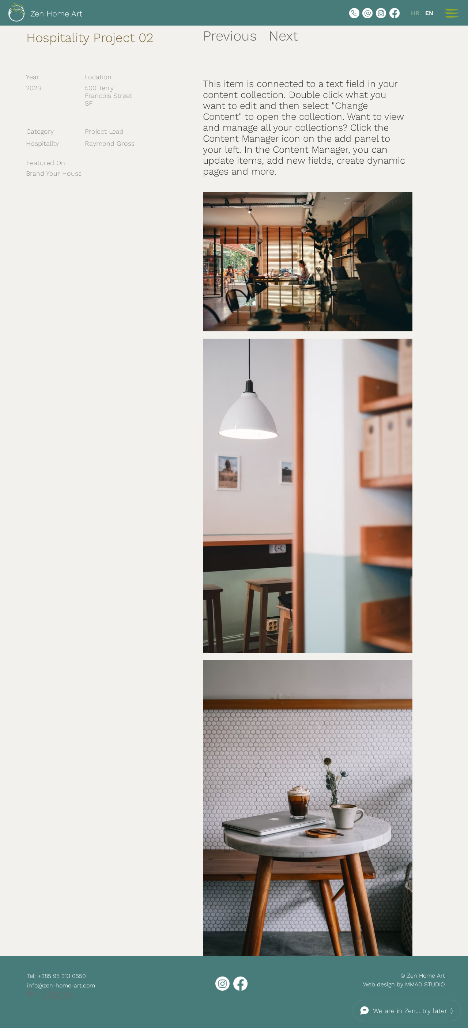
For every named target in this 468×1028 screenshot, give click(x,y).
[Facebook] (394, 13)
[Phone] (354, 13)
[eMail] (367, 13)
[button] (452, 13)
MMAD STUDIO (425, 984)
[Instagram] (381, 13)
